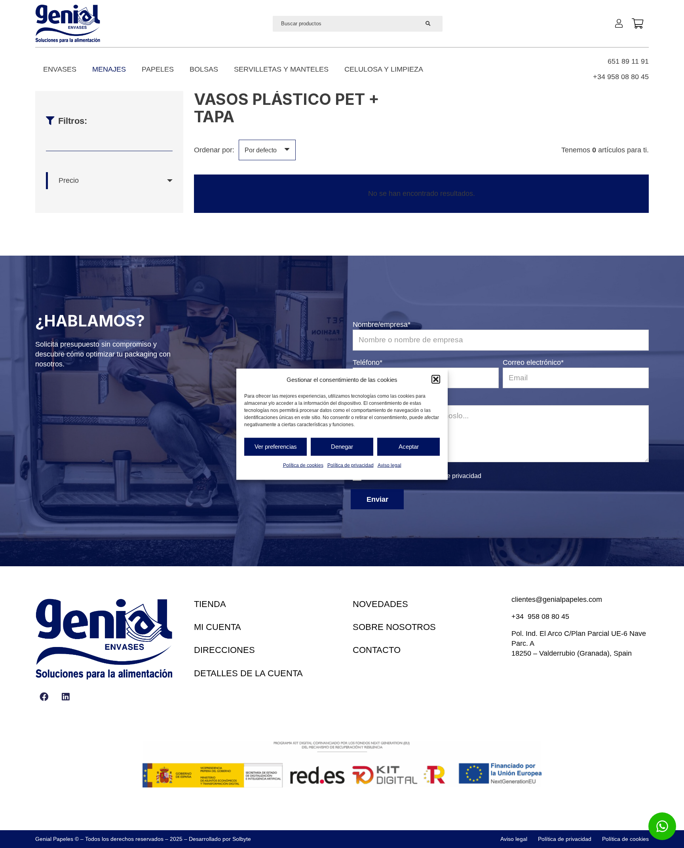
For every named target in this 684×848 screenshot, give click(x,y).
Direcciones (224, 650)
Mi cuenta (217, 627)
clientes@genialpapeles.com (556, 599)
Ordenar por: (214, 150)
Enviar (377, 499)
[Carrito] (637, 23)
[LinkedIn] (65, 697)
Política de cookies (303, 465)
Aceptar (409, 446)
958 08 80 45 (548, 616)
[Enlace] (620, 23)
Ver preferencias (276, 446)
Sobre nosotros (394, 627)
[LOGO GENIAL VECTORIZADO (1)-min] (67, 23)
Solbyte (241, 839)
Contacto (377, 650)
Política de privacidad (350, 465)
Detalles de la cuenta (248, 673)
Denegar (342, 446)
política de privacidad (451, 475)
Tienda (210, 604)
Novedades (380, 604)
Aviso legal (389, 465)
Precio (69, 180)
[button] (436, 379)
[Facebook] (44, 697)
